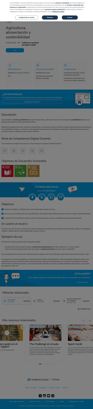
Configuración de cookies (27, 17)
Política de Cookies (58, 12)
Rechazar (50, 17)
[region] (46, 10)
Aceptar (69, 17)
